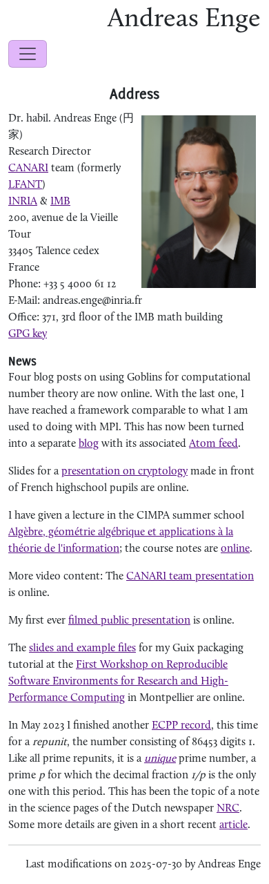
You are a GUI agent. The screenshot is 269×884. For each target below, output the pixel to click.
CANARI (28, 168)
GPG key (27, 334)
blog (89, 444)
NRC (228, 808)
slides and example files (82, 648)
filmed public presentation (129, 620)
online (235, 549)
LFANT (25, 185)
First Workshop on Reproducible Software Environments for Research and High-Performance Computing (118, 682)
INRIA (22, 201)
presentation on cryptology (124, 471)
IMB (60, 201)
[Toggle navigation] (27, 54)
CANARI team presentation (190, 576)
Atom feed (213, 444)
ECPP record (181, 725)
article (233, 825)
